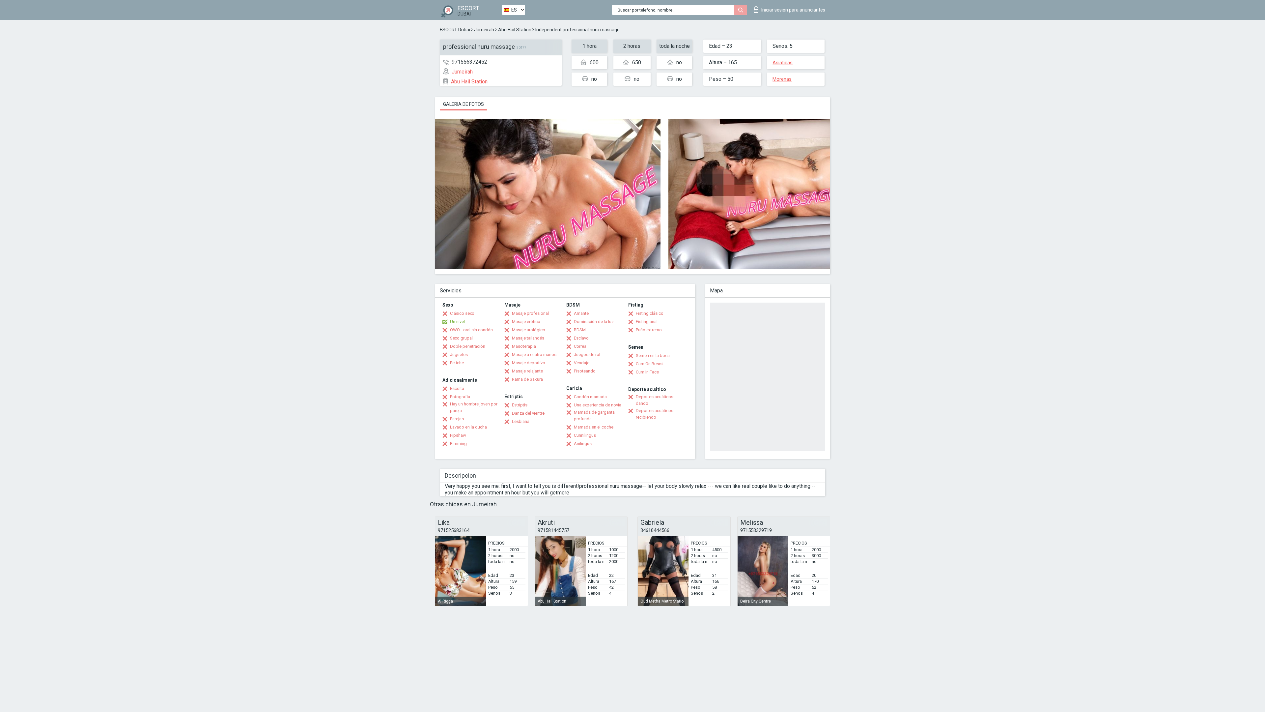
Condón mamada (590, 396)
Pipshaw (458, 435)
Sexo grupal (461, 338)
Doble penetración (467, 346)
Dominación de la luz (594, 321)
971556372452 (469, 62)
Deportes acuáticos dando (654, 400)
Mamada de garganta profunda (594, 415)
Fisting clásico (649, 313)
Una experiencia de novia (597, 404)
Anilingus (583, 443)
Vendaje (581, 362)
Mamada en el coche (593, 427)
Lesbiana (520, 421)
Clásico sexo (462, 313)
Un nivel (457, 321)
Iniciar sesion (793, 10)
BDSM (580, 329)
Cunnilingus (585, 435)
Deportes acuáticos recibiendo (654, 414)
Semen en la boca (653, 355)
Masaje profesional (530, 313)
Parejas (457, 418)
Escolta (457, 388)
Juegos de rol (587, 354)
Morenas (782, 79)
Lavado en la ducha (468, 427)
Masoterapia (524, 346)
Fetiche (457, 362)
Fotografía (460, 396)
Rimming (458, 443)
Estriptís (519, 404)
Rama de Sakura (527, 379)
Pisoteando (585, 371)
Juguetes (459, 354)
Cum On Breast (650, 363)
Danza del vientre (528, 413)
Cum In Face (647, 372)
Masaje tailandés (528, 338)
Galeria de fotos (463, 104)
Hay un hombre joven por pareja (473, 407)
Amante (581, 313)
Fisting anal (647, 321)
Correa (580, 346)
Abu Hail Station (514, 29)
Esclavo (581, 338)
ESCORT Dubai (455, 29)
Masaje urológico (528, 329)
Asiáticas (783, 63)
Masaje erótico (526, 321)
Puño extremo (649, 329)
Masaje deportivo (528, 362)
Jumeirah (484, 29)
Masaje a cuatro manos (534, 354)
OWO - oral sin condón (471, 329)
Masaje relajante (527, 371)
